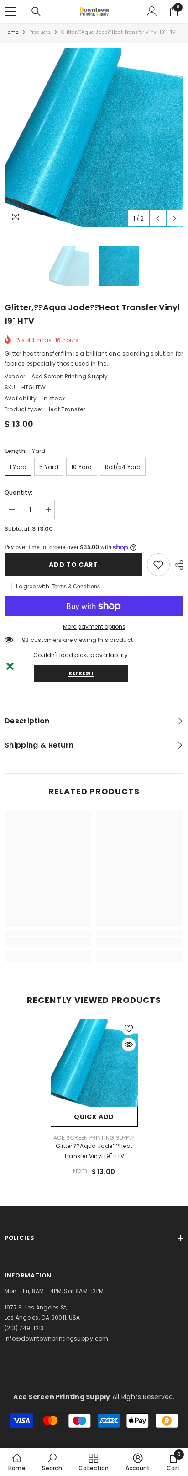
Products (40, 32)
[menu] (10, 11)
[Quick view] (129, 1044)
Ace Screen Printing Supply (69, 376)
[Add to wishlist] (129, 1028)
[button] (158, 218)
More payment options (94, 626)
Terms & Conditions (76, 586)
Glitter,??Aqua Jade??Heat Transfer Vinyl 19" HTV (94, 1151)
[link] (158, 564)
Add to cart (73, 564)
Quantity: (18, 492)
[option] (94, 137)
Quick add (94, 1116)
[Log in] (152, 11)
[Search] (36, 11)
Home (12, 32)
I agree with (32, 586)
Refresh (81, 673)
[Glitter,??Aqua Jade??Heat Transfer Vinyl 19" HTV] (94, 1063)
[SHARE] (176, 565)
